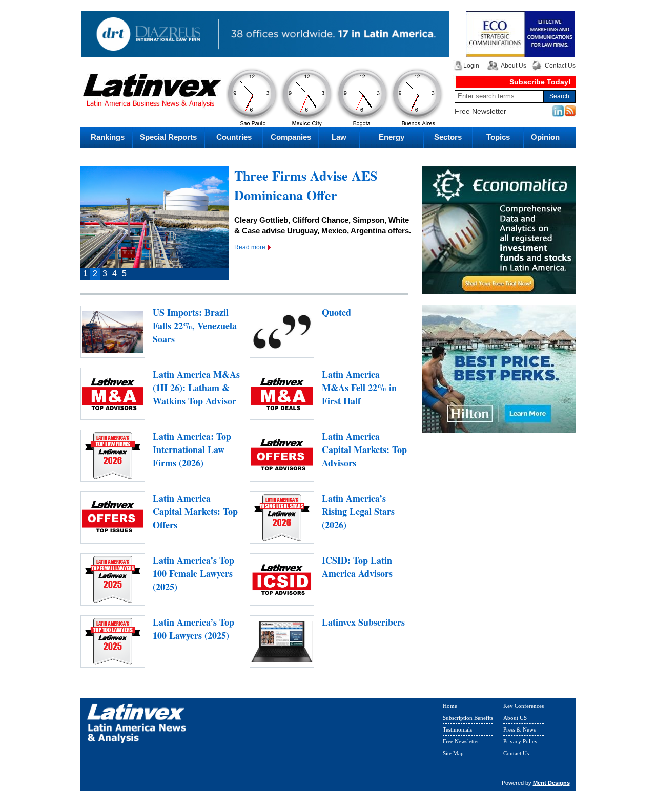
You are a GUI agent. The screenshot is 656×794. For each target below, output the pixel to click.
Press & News (519, 729)
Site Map (453, 753)
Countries (234, 137)
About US (515, 718)
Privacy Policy (520, 741)
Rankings (108, 137)
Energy (391, 137)
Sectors (448, 137)
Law (339, 137)
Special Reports (168, 137)
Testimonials (457, 729)
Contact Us (560, 65)
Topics (498, 137)
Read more (249, 247)
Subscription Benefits (468, 718)
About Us (513, 65)
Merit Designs (551, 783)
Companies (291, 137)
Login (471, 65)
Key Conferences (523, 706)
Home (450, 706)
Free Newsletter (480, 111)
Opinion (545, 137)
